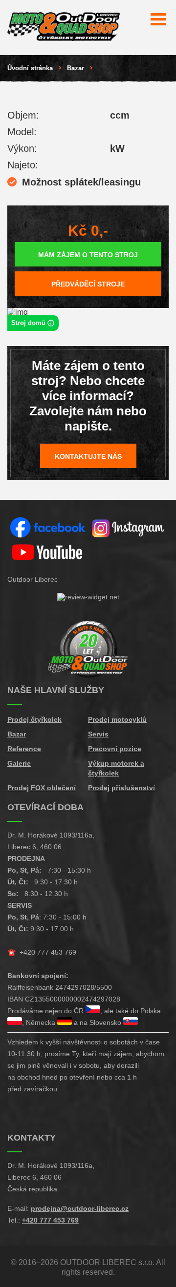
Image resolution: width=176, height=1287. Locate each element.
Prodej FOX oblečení (41, 788)
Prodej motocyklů (117, 719)
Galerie (19, 763)
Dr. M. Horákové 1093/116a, (50, 835)
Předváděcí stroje (88, 284)
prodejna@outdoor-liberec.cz (80, 1208)
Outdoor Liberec (32, 579)
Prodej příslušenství (121, 788)
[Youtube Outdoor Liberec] (48, 552)
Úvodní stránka (30, 68)
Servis (98, 734)
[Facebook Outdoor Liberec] (48, 528)
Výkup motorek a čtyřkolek (116, 768)
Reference (24, 749)
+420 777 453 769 (48, 952)
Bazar (75, 68)
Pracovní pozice (114, 749)
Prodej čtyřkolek (34, 719)
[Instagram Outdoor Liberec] (128, 528)
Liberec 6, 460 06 (34, 847)
